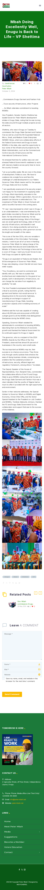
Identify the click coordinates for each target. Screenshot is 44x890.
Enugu (7, 577)
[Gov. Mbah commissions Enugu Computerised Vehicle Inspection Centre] (13, 604)
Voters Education (13, 847)
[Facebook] (3, 583)
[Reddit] (19, 583)
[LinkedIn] (16, 583)
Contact (8, 852)
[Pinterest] (10, 583)
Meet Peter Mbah (13, 827)
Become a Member (14, 842)
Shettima (25, 577)
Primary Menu (40, 5)
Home (7, 821)
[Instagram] (24, 869)
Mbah (15, 577)
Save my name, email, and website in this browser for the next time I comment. (22, 680)
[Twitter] (6, 583)
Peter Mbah (6, 89)
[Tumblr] (13, 583)
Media (7, 832)
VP (34, 577)
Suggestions (10, 837)
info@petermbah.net (18, 799)
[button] (35, 592)
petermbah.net (17, 803)
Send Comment (12, 694)
